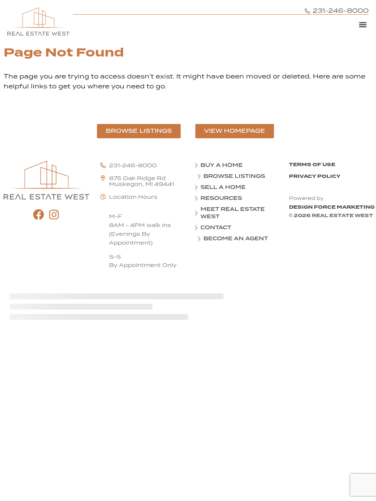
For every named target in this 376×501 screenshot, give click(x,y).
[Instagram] (54, 214)
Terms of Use (312, 164)
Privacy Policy (314, 176)
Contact (215, 227)
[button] (363, 24)
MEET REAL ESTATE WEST (232, 212)
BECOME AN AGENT (235, 238)
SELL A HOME (223, 187)
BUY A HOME (221, 165)
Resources (221, 198)
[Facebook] (38, 214)
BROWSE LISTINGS (234, 176)
